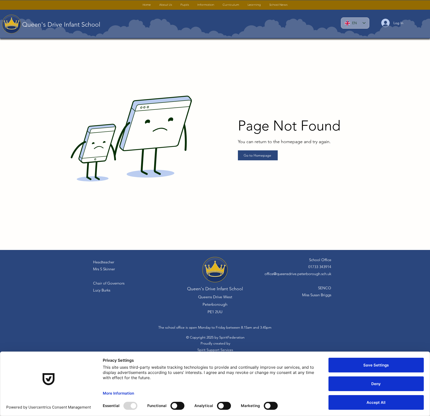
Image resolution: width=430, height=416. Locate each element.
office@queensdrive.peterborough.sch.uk (298, 273)
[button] (165, 5)
